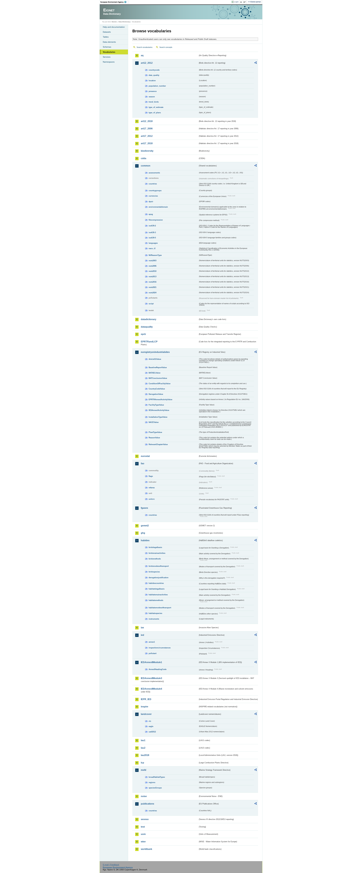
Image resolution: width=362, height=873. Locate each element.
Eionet (114, 22)
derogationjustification (158, 577)
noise (144, 796)
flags (151, 476)
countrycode (154, 70)
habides (145, 540)
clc (150, 721)
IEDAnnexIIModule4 (151, 689)
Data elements (109, 42)
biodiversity (147, 151)
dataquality (147, 327)
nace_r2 (152, 248)
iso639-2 (152, 226)
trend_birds (154, 102)
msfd (143, 770)
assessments (154, 173)
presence (153, 91)
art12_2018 (147, 121)
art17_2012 (147, 136)
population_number (157, 86)
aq (142, 55)
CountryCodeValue (157, 389)
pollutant (152, 653)
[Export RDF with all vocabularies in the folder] (255, 63)
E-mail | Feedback (111, 865)
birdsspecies (154, 572)
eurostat (145, 456)
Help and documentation (114, 27)
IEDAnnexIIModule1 (151, 662)
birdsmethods (155, 559)
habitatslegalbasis (156, 589)
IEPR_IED (146, 699)
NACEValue (154, 422)
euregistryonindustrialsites (155, 352)
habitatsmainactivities (158, 595)
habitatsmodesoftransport (160, 608)
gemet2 (145, 525)
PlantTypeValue (155, 432)
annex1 (152, 642)
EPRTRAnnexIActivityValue (160, 399)
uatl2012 (152, 732)
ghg (143, 533)
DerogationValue (156, 394)
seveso (145, 819)
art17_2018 (147, 143)
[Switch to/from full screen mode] (245, 2)
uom (143, 834)
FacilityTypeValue (156, 405)
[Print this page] (241, 2)
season (152, 97)
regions (152, 782)
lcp (142, 762)
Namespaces (109, 62)
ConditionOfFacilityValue (159, 383)
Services (106, 57)
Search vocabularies (144, 47)
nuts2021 (152, 287)
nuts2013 (152, 276)
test (143, 827)
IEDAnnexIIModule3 (151, 678)
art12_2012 (147, 63)
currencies (153, 196)
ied (142, 635)
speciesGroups (155, 788)
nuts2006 (152, 266)
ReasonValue (154, 438)
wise (143, 841)
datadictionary (148, 319)
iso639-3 (152, 232)
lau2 (143, 748)
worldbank (146, 849)
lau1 (143, 740)
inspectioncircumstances (160, 648)
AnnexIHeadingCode (157, 669)
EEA (114, 2)
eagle (151, 726)
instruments (154, 619)
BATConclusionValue (158, 378)
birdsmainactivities (157, 553)
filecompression (156, 220)
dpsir (151, 201)
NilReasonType (155, 255)
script (151, 304)
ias (142, 627)
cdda (143, 158)
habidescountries (156, 583)
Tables (106, 37)
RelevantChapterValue (158, 444)
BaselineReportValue (158, 367)
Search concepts (165, 47)
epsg (151, 214)
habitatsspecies (155, 613)
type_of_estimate (156, 107)
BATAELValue (154, 373)
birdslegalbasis (155, 547)
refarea (152, 488)
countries (153, 184)
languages (153, 243)
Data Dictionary (124, 22)
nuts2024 (152, 293)
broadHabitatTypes (157, 777)
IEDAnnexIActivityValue (159, 410)
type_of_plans (155, 113)
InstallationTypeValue (158, 417)
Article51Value (155, 359)
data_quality (154, 75)
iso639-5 (152, 238)
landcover (146, 714)
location (152, 80)
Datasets (107, 32)
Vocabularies (109, 52)
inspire (144, 706)
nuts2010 (152, 271)
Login (236, 2)
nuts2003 (152, 261)
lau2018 (145, 755)
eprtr (143, 334)
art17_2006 (147, 128)
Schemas (107, 47)
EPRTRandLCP (149, 341)
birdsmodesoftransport (159, 566)
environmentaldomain (158, 207)
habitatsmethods (156, 600)
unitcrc (152, 499)
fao (142, 463)
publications (147, 804)
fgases (144, 508)
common (145, 165)
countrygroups (155, 190)
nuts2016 (152, 282)
